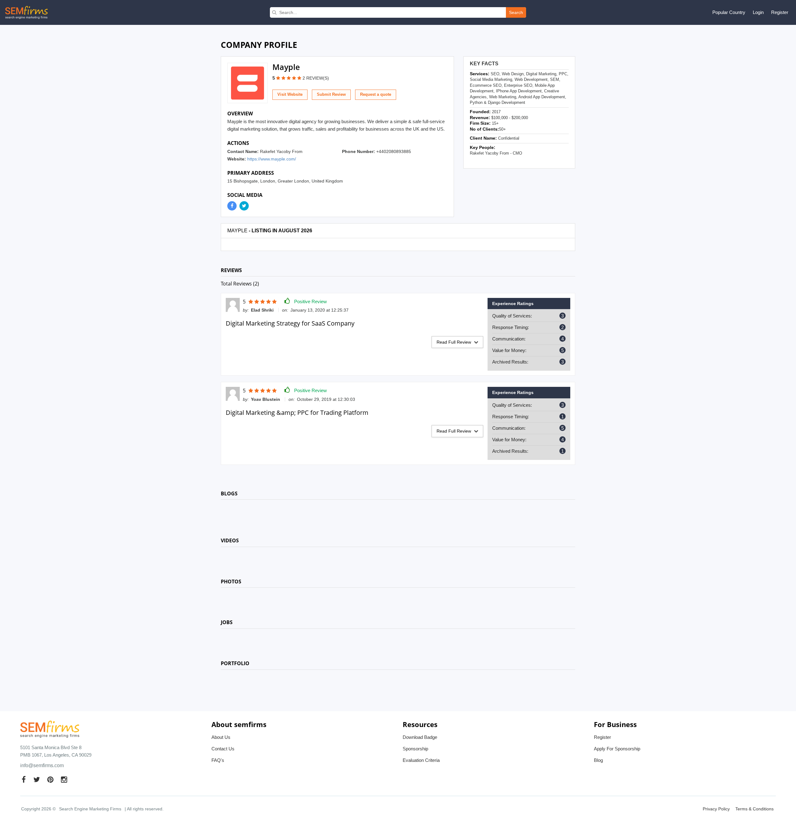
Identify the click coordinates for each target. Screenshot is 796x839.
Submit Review (331, 94)
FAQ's (217, 760)
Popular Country (728, 12)
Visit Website (290, 94)
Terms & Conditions (754, 808)
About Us (220, 737)
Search (516, 12)
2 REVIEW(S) (316, 78)
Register (779, 12)
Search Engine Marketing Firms (90, 808)
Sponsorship (415, 748)
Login (758, 12)
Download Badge (420, 737)
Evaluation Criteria (421, 760)
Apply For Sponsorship (617, 748)
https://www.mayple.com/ (271, 158)
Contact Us (222, 748)
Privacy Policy (716, 808)
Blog (598, 760)
